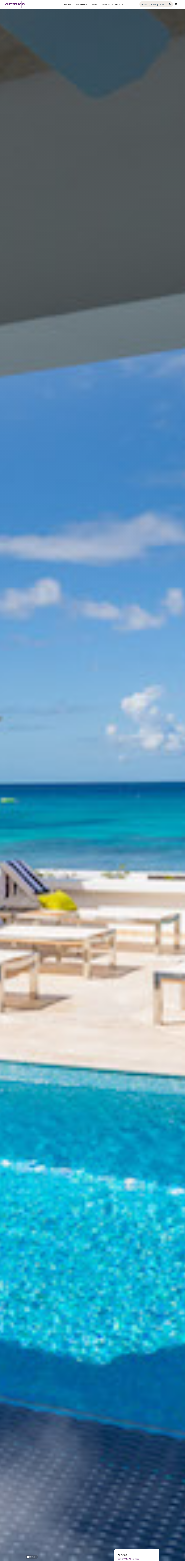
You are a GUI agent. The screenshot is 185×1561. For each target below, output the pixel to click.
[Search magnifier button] (170, 4)
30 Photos (32, 1557)
